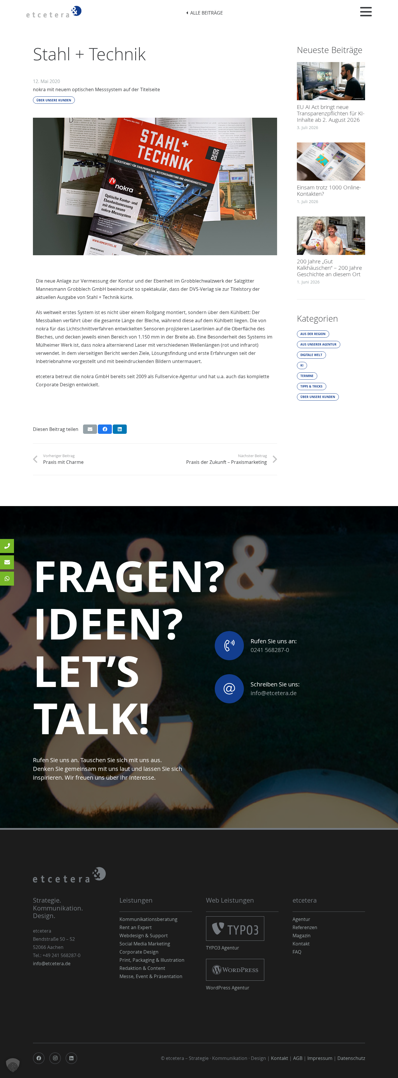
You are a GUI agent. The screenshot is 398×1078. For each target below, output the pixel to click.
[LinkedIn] (71, 1058)
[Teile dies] (105, 429)
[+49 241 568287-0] (7, 546)
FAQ (297, 952)
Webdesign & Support (143, 935)
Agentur (301, 919)
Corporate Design (139, 952)
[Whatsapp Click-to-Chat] (7, 579)
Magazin (302, 935)
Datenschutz (351, 1058)
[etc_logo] (54, 11)
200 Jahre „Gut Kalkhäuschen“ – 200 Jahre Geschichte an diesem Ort (329, 268)
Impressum (319, 1058)
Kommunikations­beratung (148, 919)
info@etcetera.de (274, 693)
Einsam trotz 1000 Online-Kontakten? (329, 191)
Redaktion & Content (142, 968)
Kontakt (301, 943)
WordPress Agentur (227, 987)
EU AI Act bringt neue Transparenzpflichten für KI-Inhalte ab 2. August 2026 (330, 113)
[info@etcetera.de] (7, 562)
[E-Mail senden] (90, 429)
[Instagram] (55, 1058)
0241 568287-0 (270, 650)
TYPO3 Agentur (222, 948)
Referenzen (305, 927)
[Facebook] (39, 1058)
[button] (366, 11)
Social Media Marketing (144, 943)
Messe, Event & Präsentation (150, 976)
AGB (297, 1058)
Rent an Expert (135, 927)
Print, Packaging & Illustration (151, 960)
